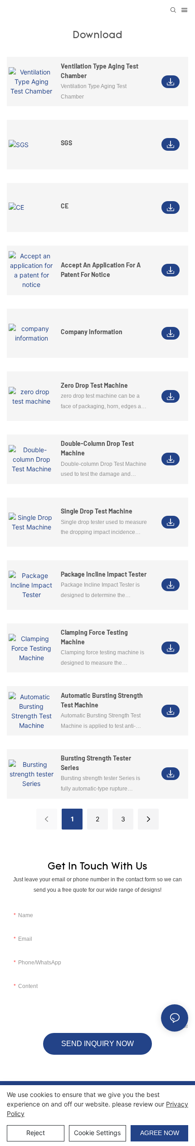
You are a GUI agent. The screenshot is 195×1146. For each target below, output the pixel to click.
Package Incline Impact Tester (103, 574)
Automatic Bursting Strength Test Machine (102, 700)
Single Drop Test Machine (96, 511)
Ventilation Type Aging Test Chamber (99, 70)
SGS (66, 143)
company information (91, 332)
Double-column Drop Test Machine (97, 448)
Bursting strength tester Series (96, 762)
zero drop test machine (94, 385)
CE (64, 206)
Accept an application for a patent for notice (101, 269)
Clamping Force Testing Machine (94, 637)
